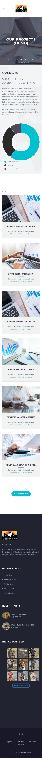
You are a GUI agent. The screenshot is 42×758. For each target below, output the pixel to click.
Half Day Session (10, 579)
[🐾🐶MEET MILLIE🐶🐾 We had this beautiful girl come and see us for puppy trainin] (34, 664)
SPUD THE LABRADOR (19, 614)
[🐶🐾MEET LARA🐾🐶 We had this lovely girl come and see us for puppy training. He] (23, 676)
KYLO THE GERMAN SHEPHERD (22, 625)
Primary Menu (38, 8)
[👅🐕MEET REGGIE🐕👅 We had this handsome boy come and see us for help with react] (12, 676)
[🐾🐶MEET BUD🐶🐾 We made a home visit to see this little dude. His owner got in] (23, 664)
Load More (21, 493)
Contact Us (20, 742)
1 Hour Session (9, 575)
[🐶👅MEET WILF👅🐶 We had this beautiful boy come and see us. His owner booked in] (12, 653)
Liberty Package (9, 593)
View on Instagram (21, 685)
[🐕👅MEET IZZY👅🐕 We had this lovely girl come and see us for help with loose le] (34, 676)
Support (9, 742)
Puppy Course (9, 588)
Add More (21, 744)
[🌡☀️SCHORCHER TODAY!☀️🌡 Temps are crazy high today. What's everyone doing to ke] (23, 653)
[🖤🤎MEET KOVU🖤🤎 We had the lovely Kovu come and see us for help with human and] (34, 653)
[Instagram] (22, 734)
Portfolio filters (4, 191)
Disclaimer (32, 742)
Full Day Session (9, 584)
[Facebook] (19, 734)
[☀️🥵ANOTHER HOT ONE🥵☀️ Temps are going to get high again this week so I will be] (12, 664)
